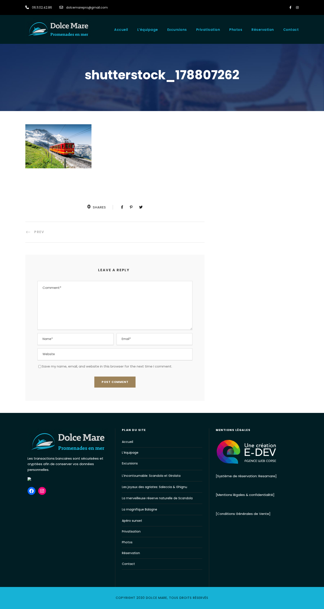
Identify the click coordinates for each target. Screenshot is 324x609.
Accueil (121, 29)
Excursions (177, 29)
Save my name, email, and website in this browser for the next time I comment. (107, 366)
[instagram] (297, 7)
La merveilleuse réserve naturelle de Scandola (157, 498)
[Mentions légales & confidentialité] (245, 494)
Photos (235, 29)
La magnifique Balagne (139, 509)
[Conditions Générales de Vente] (243, 513)
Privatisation (208, 29)
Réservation (262, 29)
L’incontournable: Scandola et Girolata (151, 475)
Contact (291, 29)
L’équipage (147, 29)
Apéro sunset (132, 520)
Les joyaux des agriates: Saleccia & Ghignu (154, 487)
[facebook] (290, 7)
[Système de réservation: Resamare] (246, 476)
